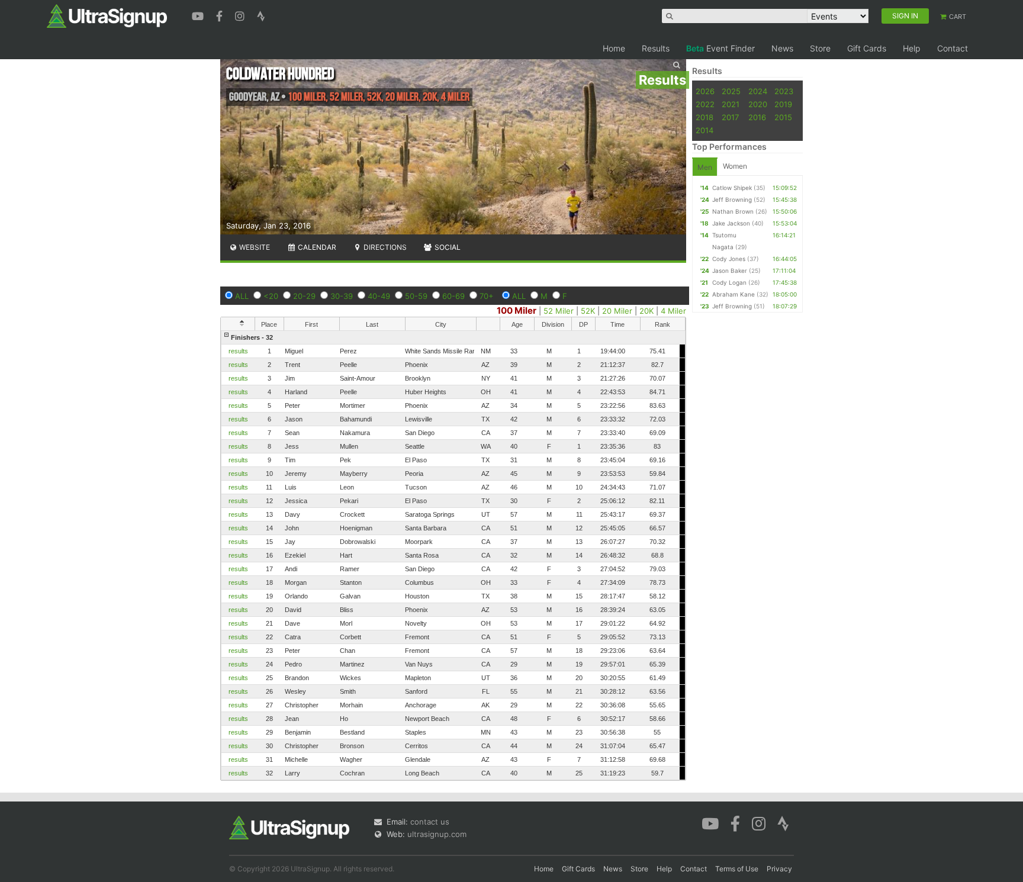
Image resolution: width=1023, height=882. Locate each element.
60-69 (453, 296)
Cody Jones (728, 258)
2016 (757, 117)
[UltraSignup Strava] (261, 15)
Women (735, 166)
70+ (487, 296)
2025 (731, 91)
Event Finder (720, 48)
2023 (783, 91)
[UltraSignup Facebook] (220, 15)
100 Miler (516, 310)
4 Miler (673, 311)
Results (656, 48)
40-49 (379, 296)
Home (614, 48)
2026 (705, 91)
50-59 (416, 296)
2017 (730, 117)
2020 (757, 104)
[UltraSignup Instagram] (241, 15)
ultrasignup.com (437, 834)
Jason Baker (729, 270)
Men (704, 167)
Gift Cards (866, 48)
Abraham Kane (733, 294)
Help (912, 48)
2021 (730, 104)
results (238, 351)
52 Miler (558, 311)
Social (447, 247)
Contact (952, 48)
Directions (384, 247)
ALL (242, 296)
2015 (783, 117)
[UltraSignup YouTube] (199, 15)
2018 (704, 117)
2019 (783, 104)
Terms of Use (736, 868)
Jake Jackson (731, 223)
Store (820, 48)
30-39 (341, 296)
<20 (270, 296)
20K (646, 311)
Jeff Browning (732, 199)
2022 (705, 104)
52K (588, 311)
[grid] (453, 555)
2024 (757, 91)
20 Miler (617, 311)
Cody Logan (729, 282)
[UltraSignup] (107, 15)
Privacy (779, 868)
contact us (429, 821)
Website (253, 247)
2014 (704, 130)
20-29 (304, 296)
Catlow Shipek (732, 187)
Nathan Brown (733, 211)
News (782, 48)
